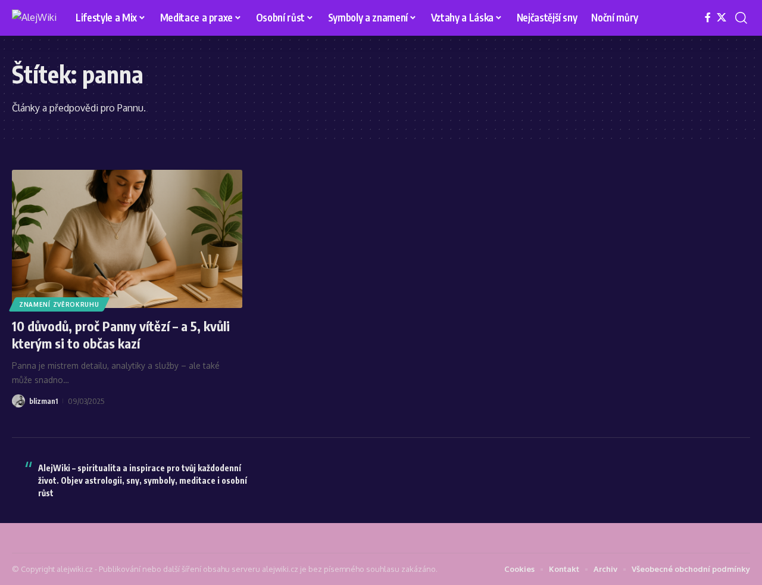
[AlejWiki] (34, 18)
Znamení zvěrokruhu (59, 304)
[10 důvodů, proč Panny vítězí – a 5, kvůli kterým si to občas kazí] (127, 239)
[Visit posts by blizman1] (18, 400)
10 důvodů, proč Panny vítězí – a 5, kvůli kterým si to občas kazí (121, 334)
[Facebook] (708, 18)
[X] (721, 18)
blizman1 (43, 401)
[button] (741, 18)
